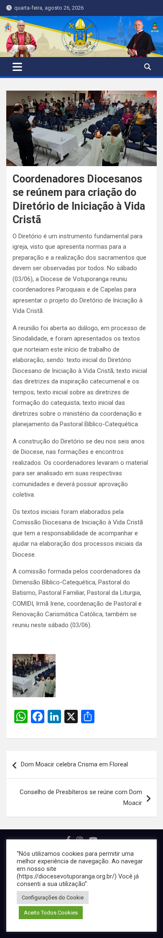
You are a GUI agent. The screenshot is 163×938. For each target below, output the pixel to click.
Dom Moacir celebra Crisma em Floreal (74, 764)
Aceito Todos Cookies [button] (51, 912)
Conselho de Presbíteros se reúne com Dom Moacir (81, 797)
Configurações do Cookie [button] (53, 897)
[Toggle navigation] (17, 66)
